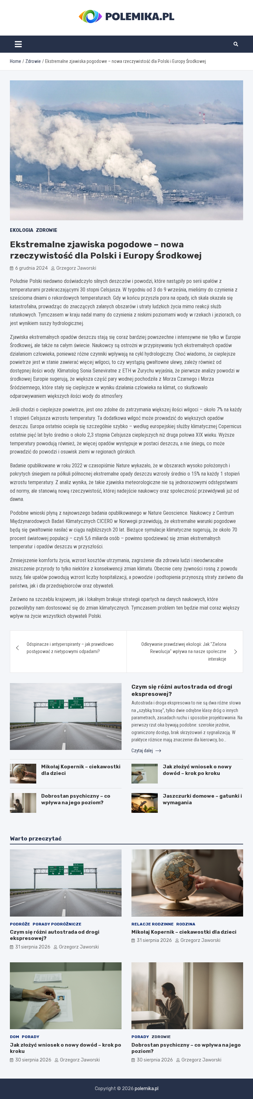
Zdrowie (46, 230)
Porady (30, 1036)
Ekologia (21, 230)
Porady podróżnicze (57, 924)
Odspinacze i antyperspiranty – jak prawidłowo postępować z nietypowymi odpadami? (70, 648)
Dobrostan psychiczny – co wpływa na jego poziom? (75, 799)
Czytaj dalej (142, 750)
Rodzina (185, 924)
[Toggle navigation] (18, 44)
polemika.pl (146, 1088)
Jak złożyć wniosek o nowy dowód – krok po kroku (197, 770)
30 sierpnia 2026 (33, 1060)
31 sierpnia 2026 (32, 947)
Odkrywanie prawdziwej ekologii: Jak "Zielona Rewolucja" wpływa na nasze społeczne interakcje (183, 652)
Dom (14, 1036)
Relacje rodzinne (152, 924)
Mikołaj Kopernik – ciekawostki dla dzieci (184, 932)
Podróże (20, 924)
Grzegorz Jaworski (76, 268)
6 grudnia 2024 (31, 268)
